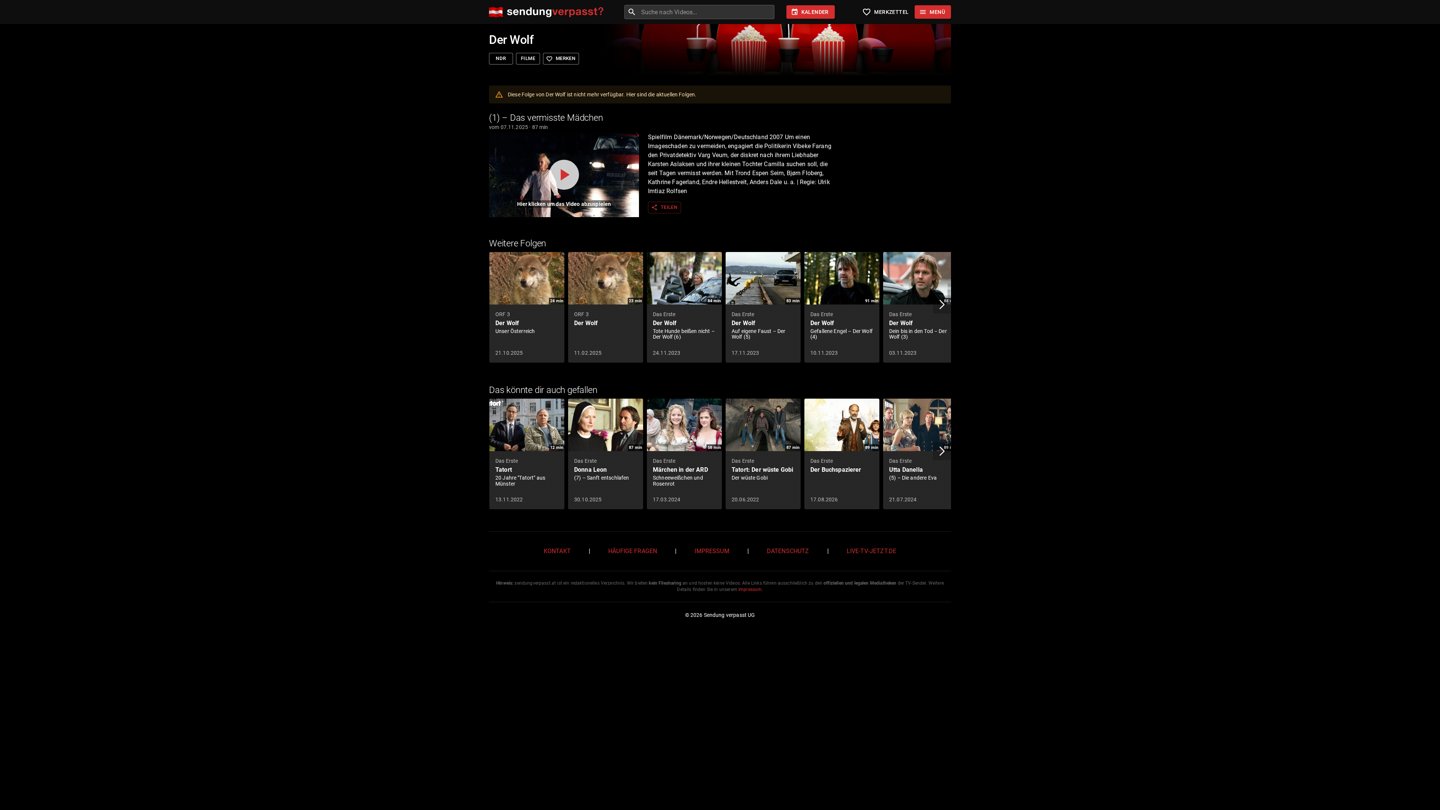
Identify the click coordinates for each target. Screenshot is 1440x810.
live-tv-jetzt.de (871, 551)
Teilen (664, 207)
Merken (560, 59)
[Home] (548, 12)
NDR (501, 58)
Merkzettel (885, 12)
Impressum (711, 551)
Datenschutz (788, 551)
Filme (528, 58)
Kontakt (557, 551)
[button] (942, 305)
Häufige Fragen (632, 551)
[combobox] (706, 12)
